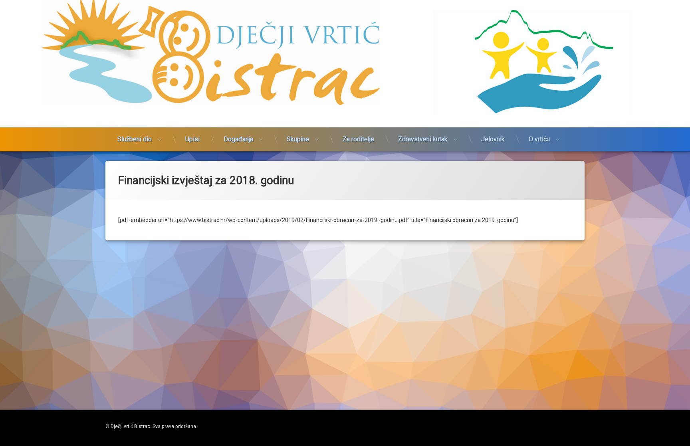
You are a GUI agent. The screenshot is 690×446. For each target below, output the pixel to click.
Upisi (192, 139)
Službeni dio (134, 139)
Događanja (238, 139)
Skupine (298, 139)
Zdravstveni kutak (423, 139)
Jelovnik (493, 139)
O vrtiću (539, 139)
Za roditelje (358, 139)
